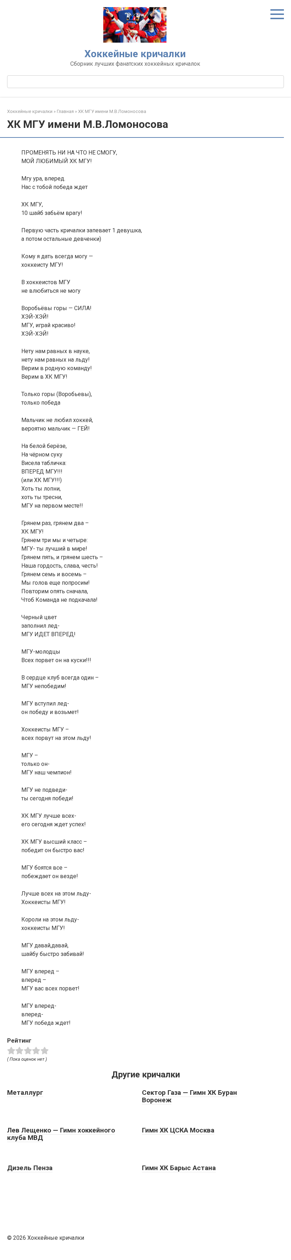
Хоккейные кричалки (135, 54)
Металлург (25, 1092)
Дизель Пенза (30, 1168)
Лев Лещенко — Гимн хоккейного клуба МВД (61, 1134)
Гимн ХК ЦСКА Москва (178, 1130)
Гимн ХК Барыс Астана (179, 1168)
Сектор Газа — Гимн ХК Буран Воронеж (189, 1096)
